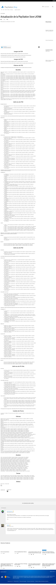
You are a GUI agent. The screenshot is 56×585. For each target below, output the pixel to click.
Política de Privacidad (23, 581)
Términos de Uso (16, 581)
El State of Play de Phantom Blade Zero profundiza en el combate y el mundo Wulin (48, 552)
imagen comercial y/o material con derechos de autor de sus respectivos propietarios (36, 577)
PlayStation (11, 7)
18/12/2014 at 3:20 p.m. (10, 512)
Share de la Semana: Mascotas (5, 551)
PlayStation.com (10, 581)
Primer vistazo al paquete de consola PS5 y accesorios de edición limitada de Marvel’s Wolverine (34, 564)
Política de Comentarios (30, 581)
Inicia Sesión (46, 6)
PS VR (6, 9)
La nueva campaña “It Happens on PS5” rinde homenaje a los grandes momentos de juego (34, 552)
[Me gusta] (17, 553)
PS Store (11, 9)
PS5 (1, 9)
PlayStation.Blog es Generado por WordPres (41, 581)
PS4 (3, 9)
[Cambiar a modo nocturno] (42, 6)
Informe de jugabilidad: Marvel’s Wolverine (20, 551)
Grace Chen (5, 46)
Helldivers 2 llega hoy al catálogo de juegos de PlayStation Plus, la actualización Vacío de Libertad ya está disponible (48, 564)
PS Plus (8, 9)
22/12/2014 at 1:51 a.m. (10, 526)
